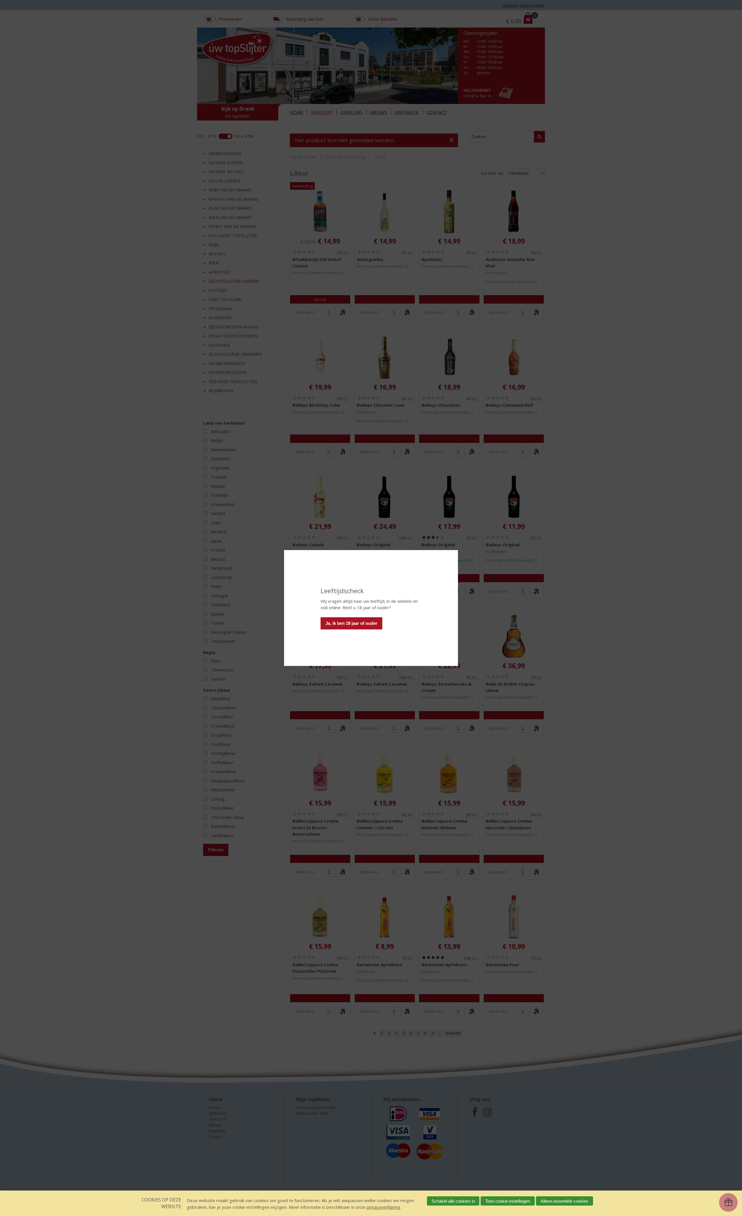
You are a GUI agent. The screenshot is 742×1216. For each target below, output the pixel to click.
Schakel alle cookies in (453, 1201)
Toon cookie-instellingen (507, 1201)
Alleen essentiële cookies (564, 1201)
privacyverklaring (383, 1207)
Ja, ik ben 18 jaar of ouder (351, 623)
